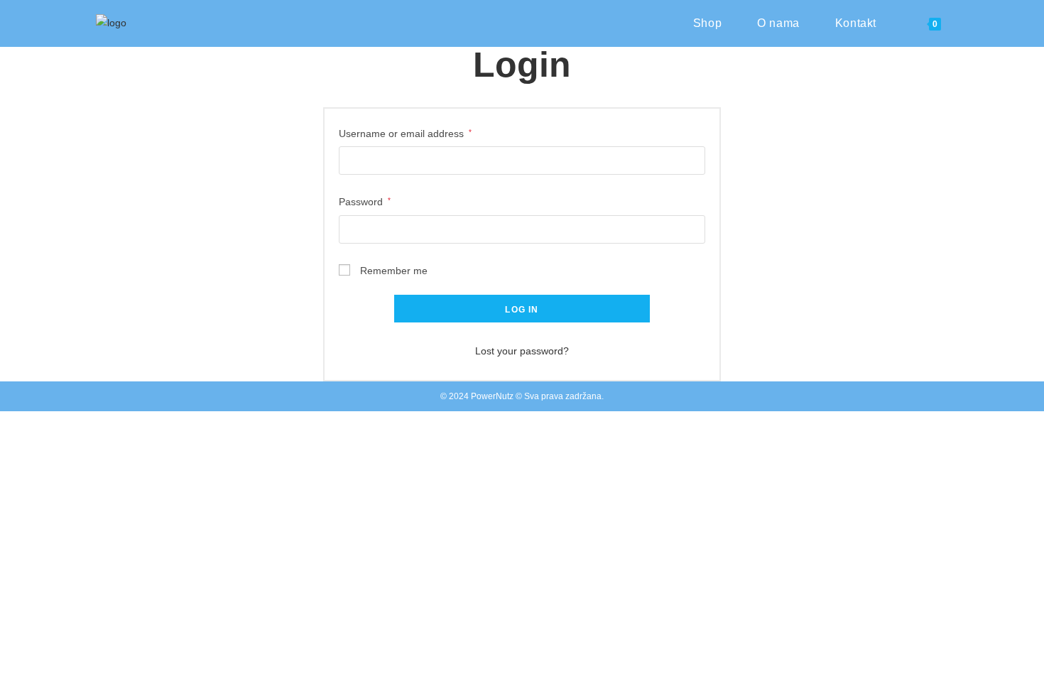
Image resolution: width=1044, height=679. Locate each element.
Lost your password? (522, 351)
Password (365, 200)
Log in (521, 310)
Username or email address (405, 132)
